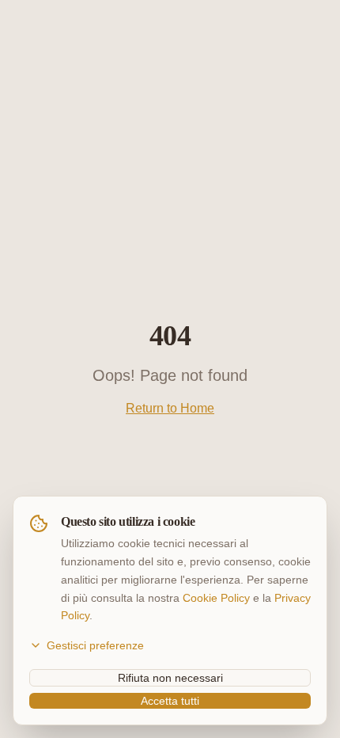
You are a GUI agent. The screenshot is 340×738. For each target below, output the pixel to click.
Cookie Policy (216, 598)
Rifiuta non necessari (170, 677)
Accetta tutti (170, 700)
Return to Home (170, 408)
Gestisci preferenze (95, 645)
